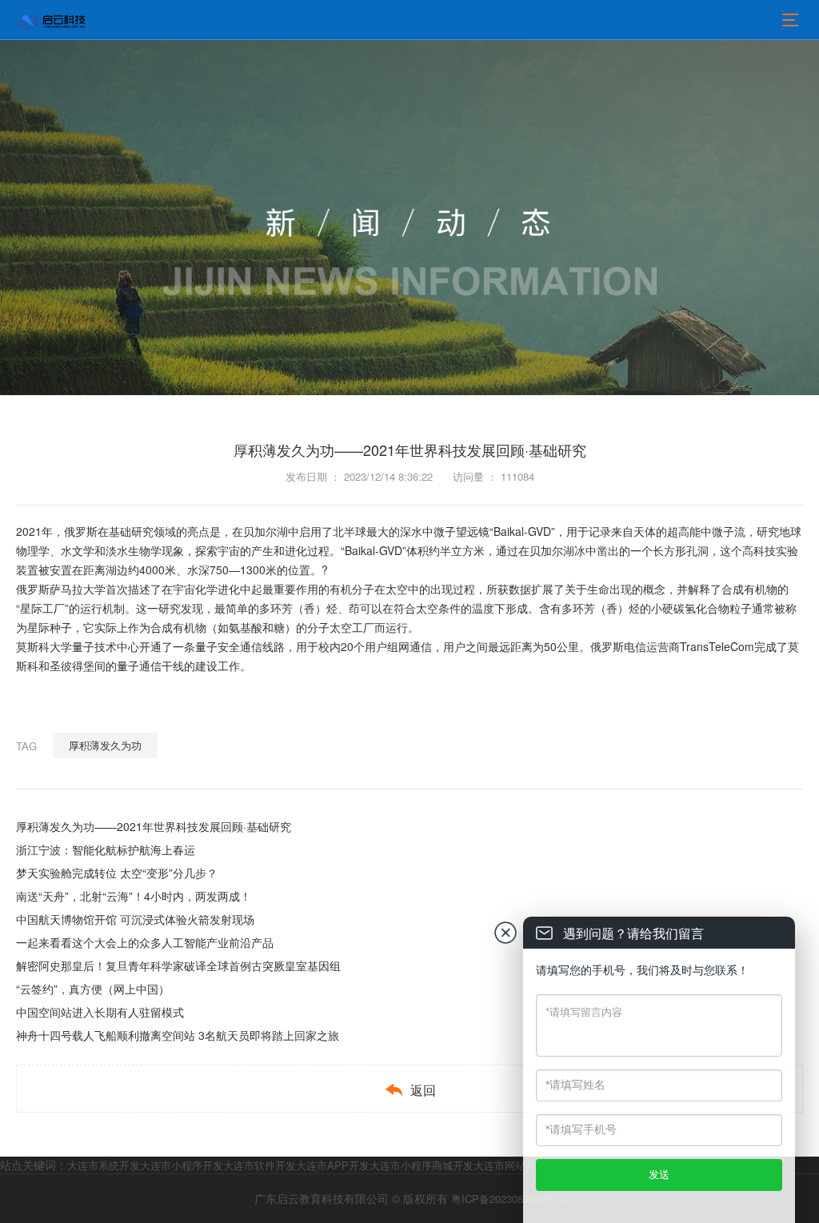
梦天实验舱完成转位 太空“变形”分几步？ (117, 873)
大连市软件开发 (259, 1165)
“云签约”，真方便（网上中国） (93, 989)
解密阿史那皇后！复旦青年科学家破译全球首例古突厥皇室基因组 (178, 965)
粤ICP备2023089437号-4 (508, 1198)
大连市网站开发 (509, 1165)
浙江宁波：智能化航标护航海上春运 (105, 849)
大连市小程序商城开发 (421, 1165)
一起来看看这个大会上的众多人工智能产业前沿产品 (145, 942)
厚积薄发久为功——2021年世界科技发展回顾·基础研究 (153, 826)
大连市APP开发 (333, 1165)
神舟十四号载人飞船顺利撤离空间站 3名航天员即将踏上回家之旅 (177, 1035)
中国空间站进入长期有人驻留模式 (100, 1012)
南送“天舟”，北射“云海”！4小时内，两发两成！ (133, 896)
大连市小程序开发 (181, 1165)
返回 (410, 1090)
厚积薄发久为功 (105, 745)
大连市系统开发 (103, 1165)
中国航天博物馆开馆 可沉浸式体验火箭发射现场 (135, 919)
